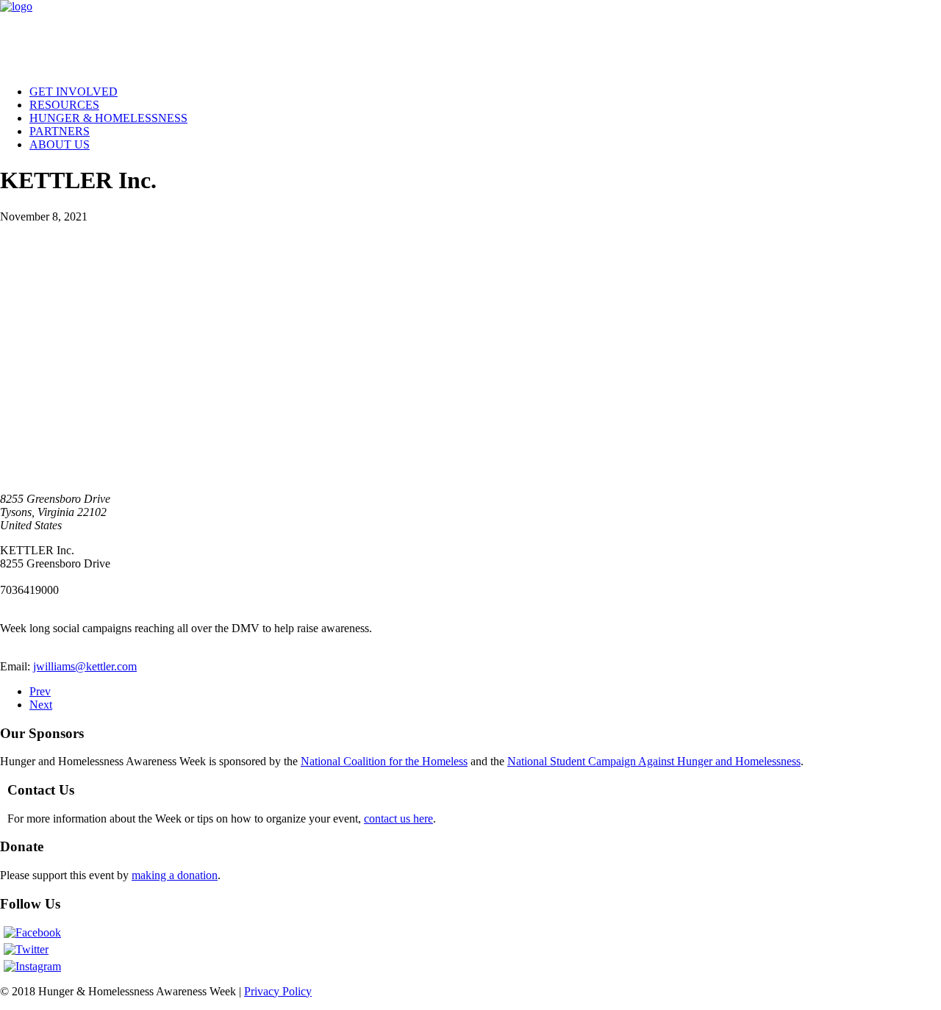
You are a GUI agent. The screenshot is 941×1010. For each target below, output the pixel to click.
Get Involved (73, 91)
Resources (64, 105)
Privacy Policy (278, 991)
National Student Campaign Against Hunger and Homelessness (654, 761)
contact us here (398, 818)
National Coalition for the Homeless (384, 761)
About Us (59, 144)
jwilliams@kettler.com (85, 666)
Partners (59, 131)
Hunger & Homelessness (108, 118)
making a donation (175, 875)
